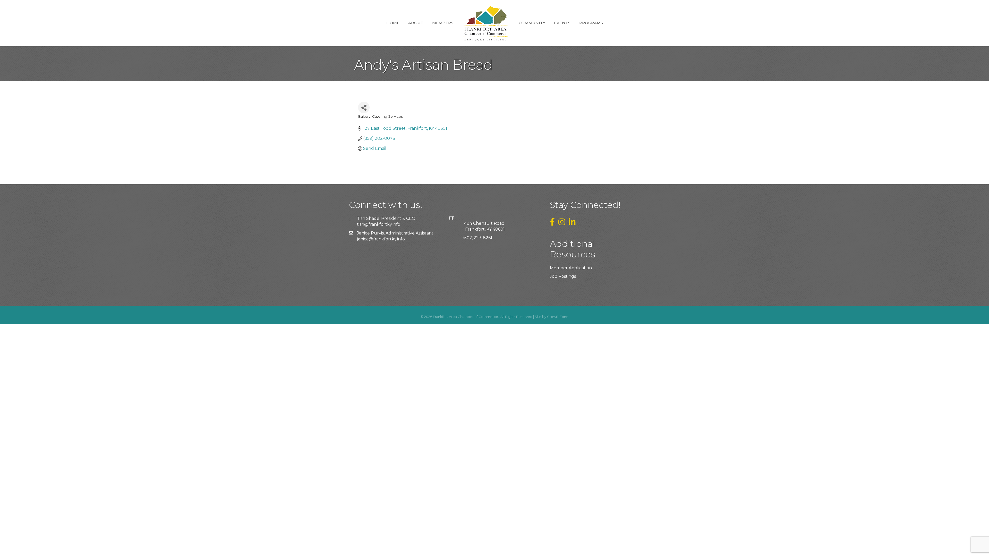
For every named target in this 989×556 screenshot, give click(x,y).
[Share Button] (364, 107)
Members (442, 22)
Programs (591, 22)
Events (562, 22)
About (415, 22)
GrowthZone (557, 317)
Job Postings (563, 276)
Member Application (571, 267)
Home (392, 22)
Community (532, 22)
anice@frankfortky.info (381, 239)
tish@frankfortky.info (378, 224)
